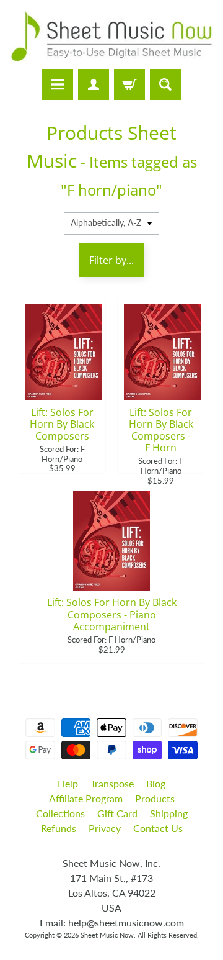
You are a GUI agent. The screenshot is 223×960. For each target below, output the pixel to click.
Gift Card (117, 813)
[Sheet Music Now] (111, 36)
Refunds (58, 828)
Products (155, 798)
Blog (155, 783)
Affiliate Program (86, 798)
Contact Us (158, 828)
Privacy (105, 828)
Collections (60, 813)
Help (68, 783)
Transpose (112, 783)
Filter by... (111, 260)
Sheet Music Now (107, 935)
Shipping (169, 813)
